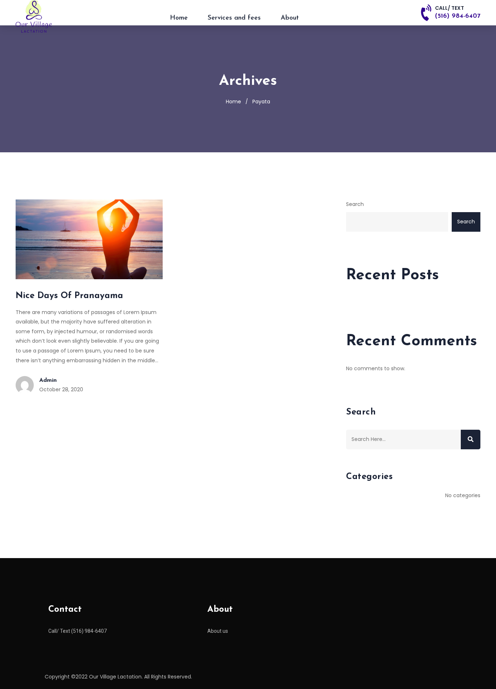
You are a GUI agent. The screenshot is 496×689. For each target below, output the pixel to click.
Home (179, 18)
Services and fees (234, 18)
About (290, 18)
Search (355, 204)
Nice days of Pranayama (69, 296)
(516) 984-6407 (457, 16)
